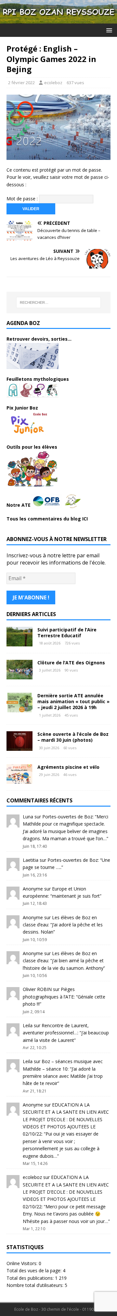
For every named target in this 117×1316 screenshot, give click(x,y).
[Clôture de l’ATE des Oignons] (19, 676)
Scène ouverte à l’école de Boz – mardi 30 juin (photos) (73, 737)
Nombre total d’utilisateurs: (35, 1285)
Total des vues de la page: (34, 1270)
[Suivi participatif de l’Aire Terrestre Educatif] (19, 643)
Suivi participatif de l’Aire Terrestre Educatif (67, 633)
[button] (108, 30)
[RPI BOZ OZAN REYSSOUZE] (58, 20)
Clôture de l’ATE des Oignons (71, 662)
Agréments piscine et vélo (68, 767)
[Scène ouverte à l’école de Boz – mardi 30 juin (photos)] (19, 747)
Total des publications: (30, 1278)
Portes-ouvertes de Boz (67, 816)
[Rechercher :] (58, 302)
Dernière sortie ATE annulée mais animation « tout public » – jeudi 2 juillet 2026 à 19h (73, 701)
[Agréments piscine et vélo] (19, 780)
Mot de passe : (22, 198)
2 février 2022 (21, 82)
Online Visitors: (22, 1263)
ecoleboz (53, 82)
